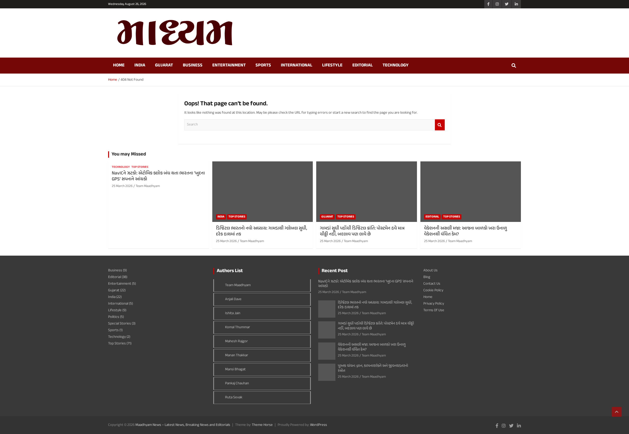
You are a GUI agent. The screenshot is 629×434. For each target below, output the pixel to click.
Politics (113, 317)
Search (440, 124)
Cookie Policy (433, 290)
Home (119, 65)
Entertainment (229, 65)
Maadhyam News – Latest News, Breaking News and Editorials (182, 425)
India (139, 65)
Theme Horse (262, 425)
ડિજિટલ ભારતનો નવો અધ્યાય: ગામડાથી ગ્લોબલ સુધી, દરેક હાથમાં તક (261, 231)
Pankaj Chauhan (237, 383)
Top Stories (139, 167)
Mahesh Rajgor (236, 341)
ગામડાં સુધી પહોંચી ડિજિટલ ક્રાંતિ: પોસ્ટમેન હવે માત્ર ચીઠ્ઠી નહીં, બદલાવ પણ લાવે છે (362, 231)
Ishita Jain (232, 313)
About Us (430, 270)
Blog (426, 277)
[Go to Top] (617, 412)
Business (192, 65)
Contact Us (431, 284)
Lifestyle (332, 65)
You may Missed (129, 154)
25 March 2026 (122, 186)
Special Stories (119, 323)
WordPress (318, 425)
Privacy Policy (433, 304)
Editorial (362, 65)
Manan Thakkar (236, 355)
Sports (263, 65)
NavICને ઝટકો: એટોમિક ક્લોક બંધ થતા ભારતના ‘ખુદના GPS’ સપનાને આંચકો (158, 176)
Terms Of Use (433, 310)
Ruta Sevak (233, 397)
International (296, 65)
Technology (396, 65)
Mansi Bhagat (235, 369)
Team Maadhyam (148, 186)
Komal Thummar (237, 327)
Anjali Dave (233, 299)
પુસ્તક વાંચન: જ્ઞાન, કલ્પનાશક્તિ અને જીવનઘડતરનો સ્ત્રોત (373, 368)
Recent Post (335, 271)
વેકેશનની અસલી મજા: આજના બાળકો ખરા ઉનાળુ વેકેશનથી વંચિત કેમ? (465, 231)
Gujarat (164, 65)
